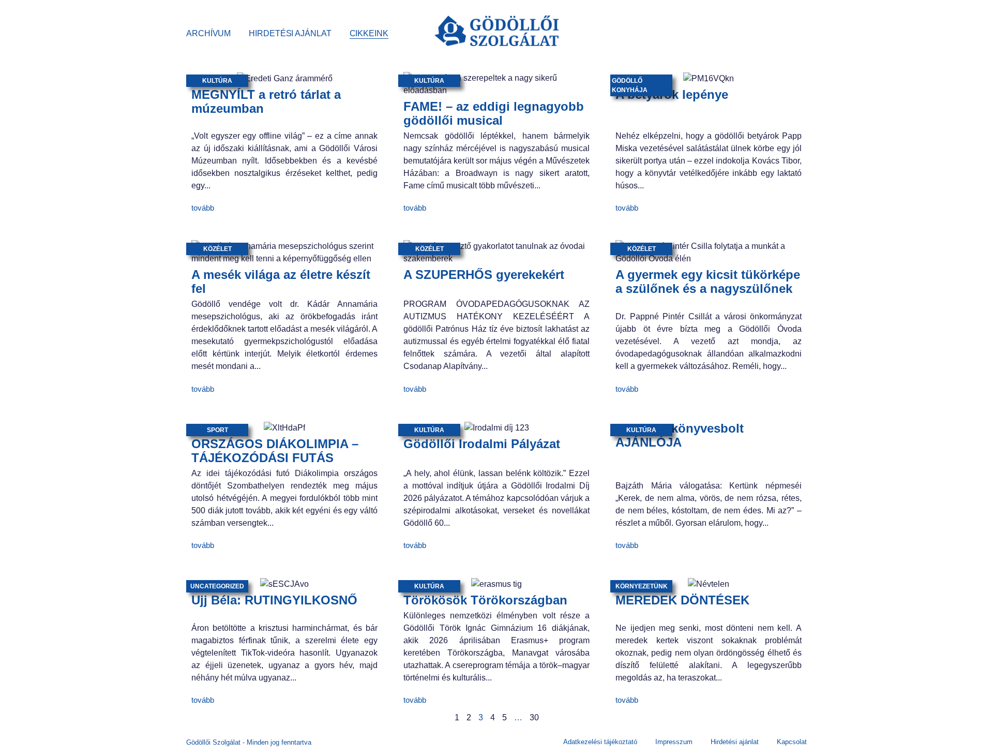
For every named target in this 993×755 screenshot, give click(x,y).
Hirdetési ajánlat (290, 33)
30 (534, 717)
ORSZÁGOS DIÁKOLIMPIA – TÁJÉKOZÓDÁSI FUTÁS (274, 451)
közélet (217, 249)
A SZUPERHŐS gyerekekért (483, 275)
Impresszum (674, 742)
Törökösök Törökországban (485, 600)
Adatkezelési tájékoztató (600, 742)
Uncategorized (217, 586)
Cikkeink (369, 33)
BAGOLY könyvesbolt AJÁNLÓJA (679, 435)
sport (217, 430)
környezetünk (641, 586)
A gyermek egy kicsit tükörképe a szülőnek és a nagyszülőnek (707, 281)
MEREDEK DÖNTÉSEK (682, 600)
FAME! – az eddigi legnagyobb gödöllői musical (493, 113)
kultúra (217, 80)
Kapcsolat (792, 742)
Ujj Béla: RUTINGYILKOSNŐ (274, 600)
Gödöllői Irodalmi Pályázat (481, 444)
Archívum (208, 33)
